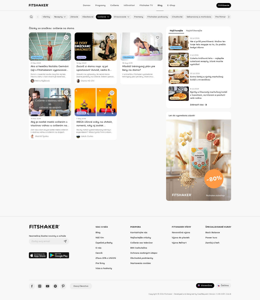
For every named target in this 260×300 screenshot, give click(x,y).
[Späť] (38, 16)
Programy (100, 5)
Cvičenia (114, 5)
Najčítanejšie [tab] (176, 30)
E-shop (171, 5)
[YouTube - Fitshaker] (48, 286)
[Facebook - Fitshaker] (32, 286)
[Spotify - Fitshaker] (55, 286)
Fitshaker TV (146, 5)
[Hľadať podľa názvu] (31, 16)
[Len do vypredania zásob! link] (198, 160)
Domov (86, 5)
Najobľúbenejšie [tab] (194, 30)
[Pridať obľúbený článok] (186, 39)
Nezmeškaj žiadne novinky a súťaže (47, 236)
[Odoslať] (65, 241)
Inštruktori (129, 5)
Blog (160, 5)
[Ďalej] (228, 16)
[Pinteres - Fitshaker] (63, 286)
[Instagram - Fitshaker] (40, 286)
